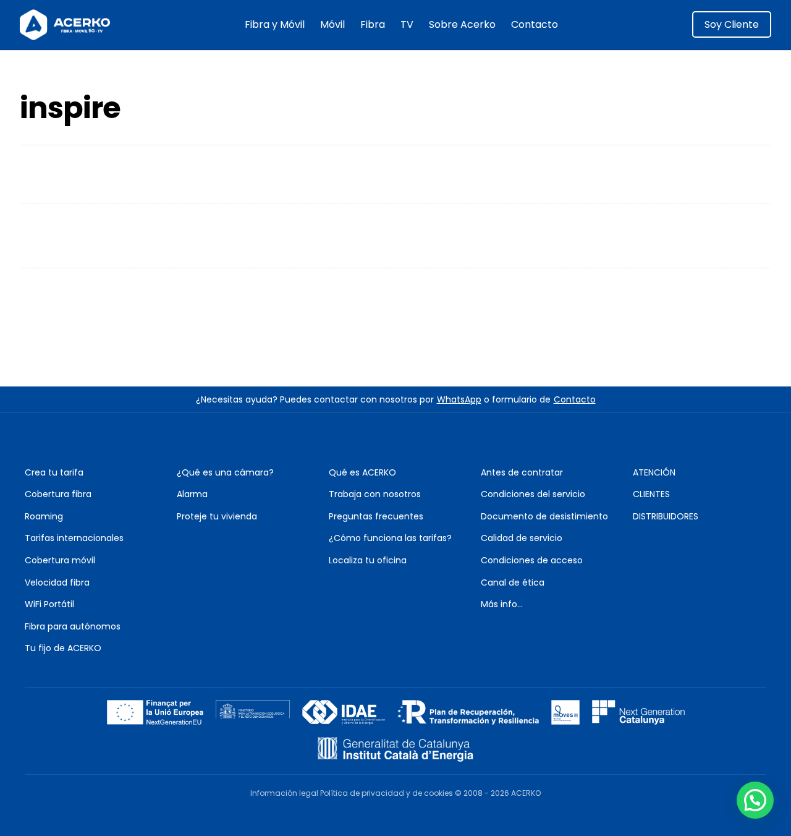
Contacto (534, 24)
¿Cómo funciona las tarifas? (390, 538)
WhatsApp (459, 399)
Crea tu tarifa (54, 472)
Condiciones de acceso (532, 560)
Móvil (332, 24)
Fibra (372, 24)
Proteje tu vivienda (217, 516)
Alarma (192, 494)
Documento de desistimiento (544, 516)
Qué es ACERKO (362, 472)
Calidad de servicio (521, 538)
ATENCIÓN (654, 472)
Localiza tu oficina (368, 560)
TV (406, 24)
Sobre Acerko (462, 24)
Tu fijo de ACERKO (63, 648)
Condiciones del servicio (533, 494)
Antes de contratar (522, 472)
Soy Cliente (731, 24)
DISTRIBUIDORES (665, 516)
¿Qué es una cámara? (225, 472)
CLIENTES (651, 494)
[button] (755, 800)
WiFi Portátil (49, 604)
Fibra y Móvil (275, 24)
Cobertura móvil (60, 560)
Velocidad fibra (57, 582)
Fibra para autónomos (73, 626)
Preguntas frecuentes (376, 516)
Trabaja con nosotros (375, 494)
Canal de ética (512, 582)
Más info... (502, 604)
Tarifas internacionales (74, 538)
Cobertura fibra (58, 494)
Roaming (44, 516)
